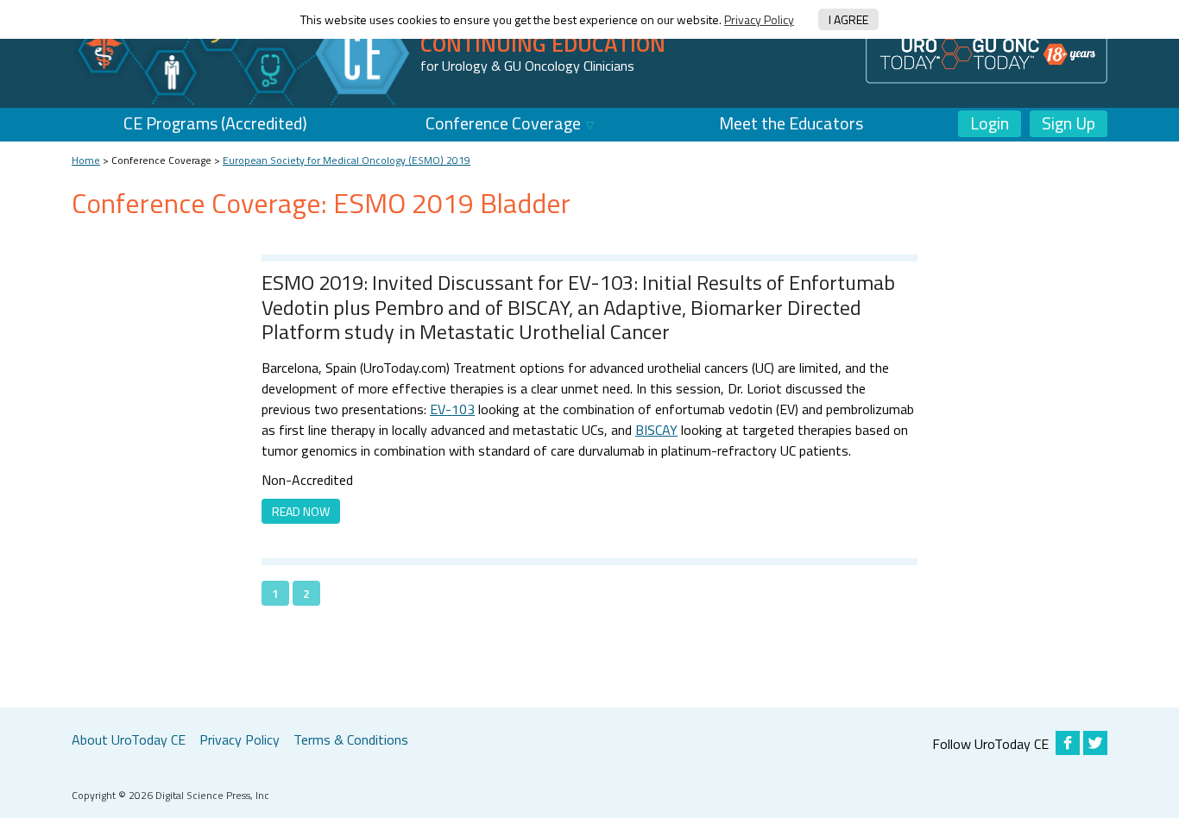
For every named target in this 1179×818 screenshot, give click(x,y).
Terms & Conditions (350, 739)
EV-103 (452, 409)
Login (989, 123)
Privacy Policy (759, 19)
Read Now (301, 511)
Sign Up (1068, 123)
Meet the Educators (791, 123)
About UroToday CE (129, 739)
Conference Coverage (503, 123)
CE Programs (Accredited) (215, 123)
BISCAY (656, 429)
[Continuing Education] (244, 52)
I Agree (848, 19)
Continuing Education (542, 43)
